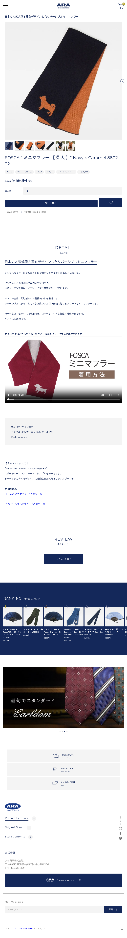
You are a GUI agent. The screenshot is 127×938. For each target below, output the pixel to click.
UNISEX (9, 171)
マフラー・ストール (24, 171)
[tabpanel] (63, 697)
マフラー (50, 171)
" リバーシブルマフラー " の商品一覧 (25, 504)
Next (122, 82)
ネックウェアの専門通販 (23, 929)
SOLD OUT (51, 203)
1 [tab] (60, 731)
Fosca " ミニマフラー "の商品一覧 (24, 494)
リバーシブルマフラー (66, 171)
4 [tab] (66, 731)
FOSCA (39, 171)
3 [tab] (64, 731)
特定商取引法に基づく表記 (35, 212)
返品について (12, 212)
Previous (5, 82)
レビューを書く (63, 559)
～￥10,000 (83, 171)
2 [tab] (62, 731)
